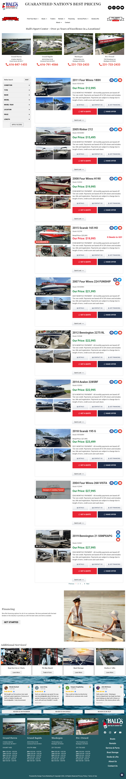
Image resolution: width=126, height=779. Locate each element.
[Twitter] (118, 7)
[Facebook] (110, 7)
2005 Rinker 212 (83, 129)
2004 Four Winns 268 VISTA (90, 483)
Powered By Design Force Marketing (41, 776)
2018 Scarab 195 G (84, 431)
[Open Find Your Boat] (38, 19)
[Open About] (61, 22)
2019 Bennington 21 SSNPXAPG (92, 535)
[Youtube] (122, 7)
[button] (111, 80)
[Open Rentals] (64, 19)
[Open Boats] (46, 19)
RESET (27, 79)
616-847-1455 (17, 64)
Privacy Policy (82, 776)
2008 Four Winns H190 (87, 178)
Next (87, 584)
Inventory (63, 774)
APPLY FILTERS (17, 125)
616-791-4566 (49, 64)
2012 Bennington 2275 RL (89, 332)
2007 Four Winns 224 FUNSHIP (92, 281)
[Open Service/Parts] (88, 19)
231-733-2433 (80, 64)
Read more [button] (7, 703)
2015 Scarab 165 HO (85, 227)
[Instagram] (114, 7)
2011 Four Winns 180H (87, 80)
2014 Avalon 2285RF (85, 381)
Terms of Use (92, 776)
